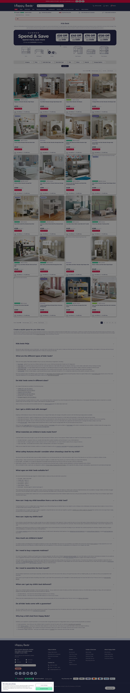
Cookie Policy (5, 689)
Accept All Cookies (44, 688)
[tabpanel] (18, 687)
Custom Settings (44, 685)
